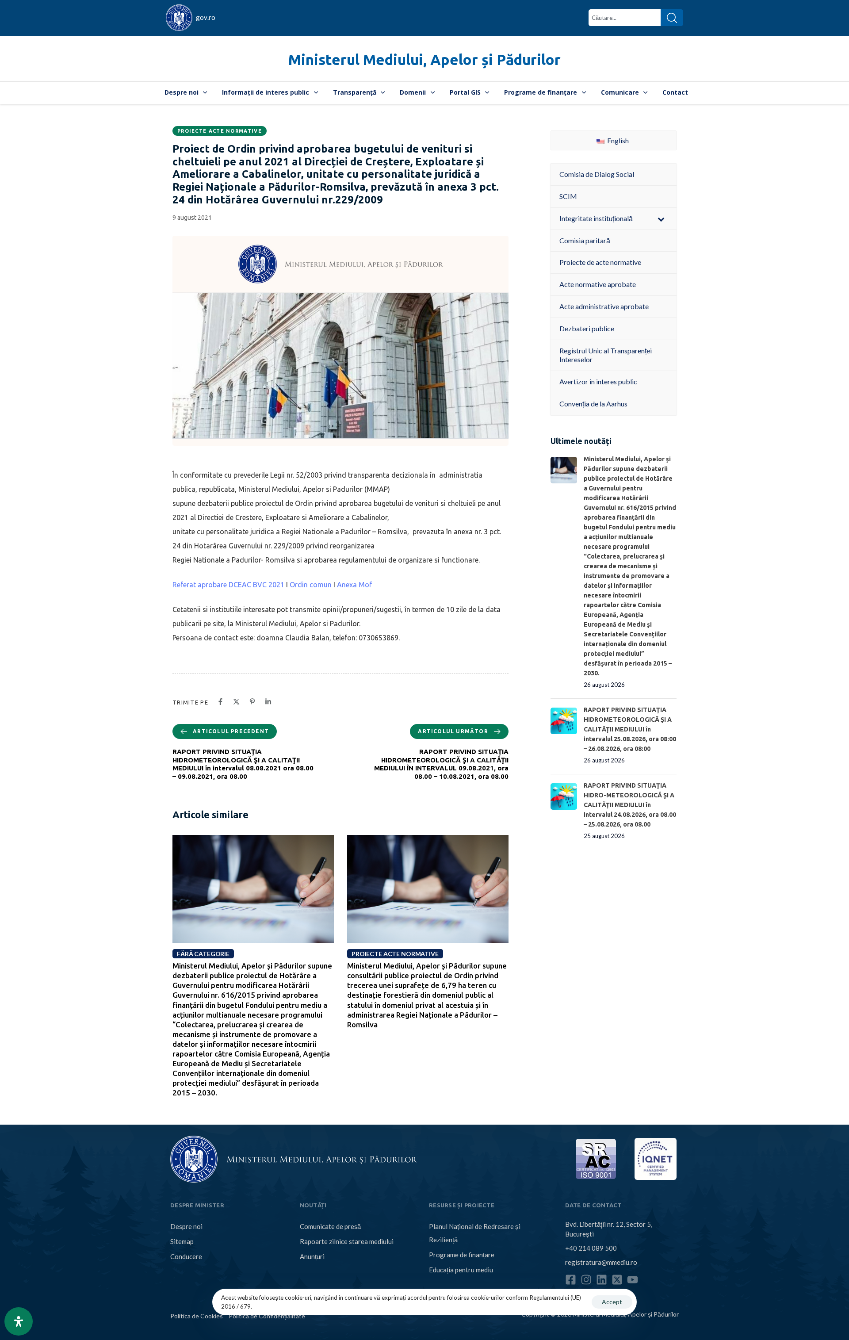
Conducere (186, 1256)
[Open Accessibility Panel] (18, 1321)
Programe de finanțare (540, 92)
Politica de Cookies (196, 1316)
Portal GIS (465, 92)
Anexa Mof (354, 585)
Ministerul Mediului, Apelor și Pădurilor (424, 59)
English (617, 140)
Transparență (354, 92)
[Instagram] (586, 1279)
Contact (675, 92)
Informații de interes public (265, 92)
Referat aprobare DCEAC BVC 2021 (228, 585)
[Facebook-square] (570, 1279)
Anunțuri (312, 1256)
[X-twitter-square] (617, 1279)
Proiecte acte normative (219, 131)
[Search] (672, 17)
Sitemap (182, 1241)
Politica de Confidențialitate (267, 1316)
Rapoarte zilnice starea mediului (347, 1241)
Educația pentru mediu (461, 1270)
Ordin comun (311, 585)
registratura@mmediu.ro (601, 1262)
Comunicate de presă (330, 1226)
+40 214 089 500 (591, 1248)
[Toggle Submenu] (661, 219)
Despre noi (181, 92)
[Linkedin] (601, 1279)
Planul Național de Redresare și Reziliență (474, 1233)
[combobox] (625, 17)
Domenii (413, 92)
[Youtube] (632, 1279)
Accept (612, 1302)
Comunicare (620, 92)
